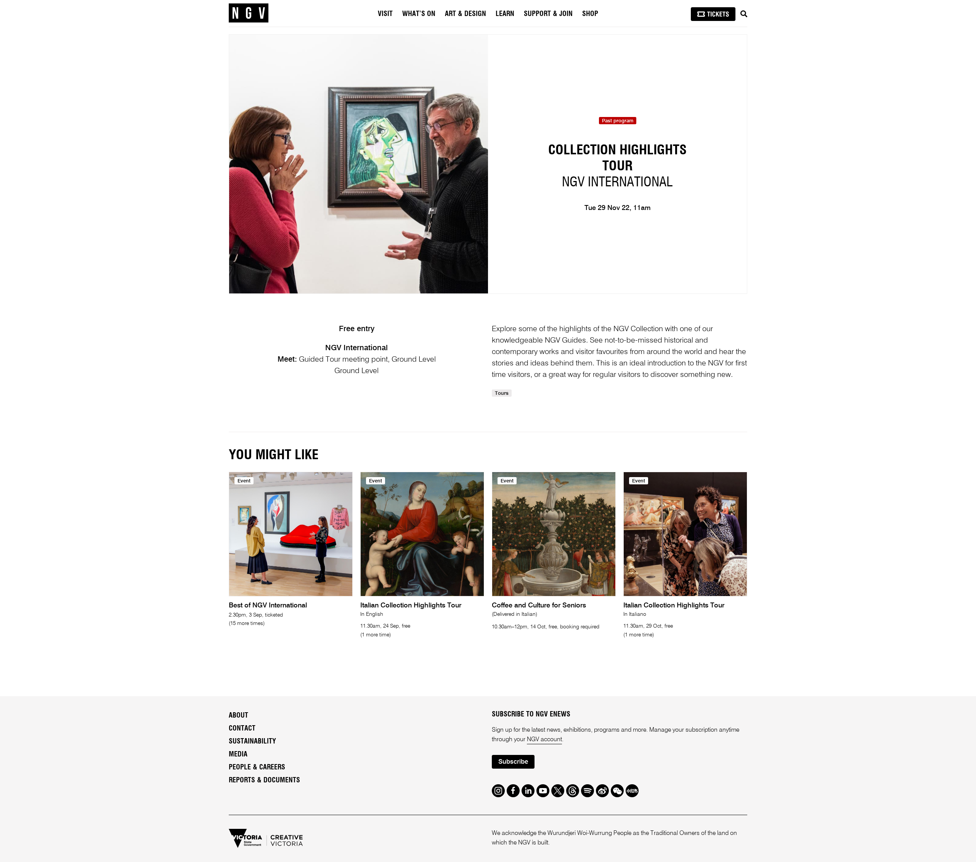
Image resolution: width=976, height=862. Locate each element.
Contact (242, 728)
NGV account (544, 740)
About (238, 715)
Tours (502, 393)
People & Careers (257, 767)
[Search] (743, 14)
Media (238, 754)
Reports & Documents (264, 780)
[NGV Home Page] (248, 13)
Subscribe (513, 762)
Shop (590, 14)
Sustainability (252, 741)
